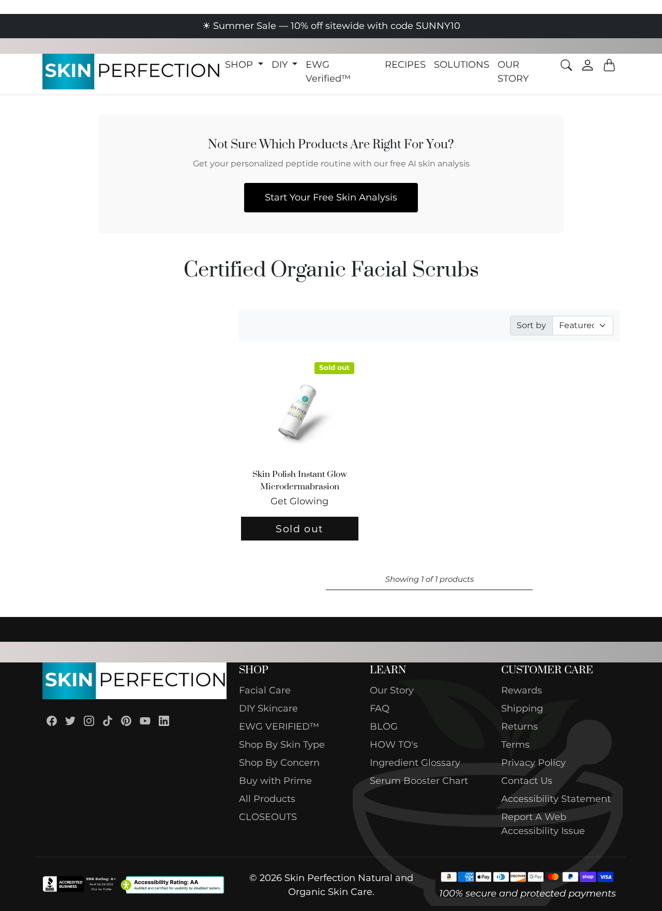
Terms (515, 744)
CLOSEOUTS (268, 817)
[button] (244, 65)
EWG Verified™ (328, 71)
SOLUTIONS (461, 64)
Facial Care (265, 690)
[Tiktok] (107, 720)
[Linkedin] (164, 720)
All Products (267, 799)
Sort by (531, 325)
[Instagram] (89, 720)
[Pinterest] (126, 720)
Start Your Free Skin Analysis (331, 197)
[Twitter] (70, 720)
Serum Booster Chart (419, 780)
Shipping (522, 708)
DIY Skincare (268, 708)
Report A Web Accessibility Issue (543, 824)
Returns (519, 726)
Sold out (300, 528)
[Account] (587, 65)
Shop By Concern (279, 762)
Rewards (521, 690)
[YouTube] (145, 720)
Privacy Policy (533, 762)
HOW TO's (394, 744)
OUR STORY (513, 71)
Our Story (392, 690)
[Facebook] (51, 720)
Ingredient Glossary (415, 762)
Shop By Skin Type (282, 744)
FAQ (379, 708)
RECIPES (405, 64)
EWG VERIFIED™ (279, 726)
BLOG (384, 726)
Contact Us (526, 780)
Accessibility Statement (556, 799)
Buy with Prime (275, 780)
